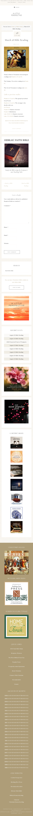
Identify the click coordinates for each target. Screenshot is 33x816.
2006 (6, 755)
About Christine (16, 671)
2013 (6, 734)
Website (6, 243)
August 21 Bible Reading (16, 352)
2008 (6, 749)
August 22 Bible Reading (16, 349)
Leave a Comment (16, 128)
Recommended (16, 679)
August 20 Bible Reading (16, 355)
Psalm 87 (6, 109)
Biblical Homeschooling (16, 795)
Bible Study (16, 44)
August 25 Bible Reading (16, 335)
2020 (6, 713)
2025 (6, 698)
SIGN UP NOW (16, 287)
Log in (20, 813)
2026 (6, 695)
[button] (16, 562)
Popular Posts (16, 662)
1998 (6, 767)
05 (16, 695)
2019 (6, 716)
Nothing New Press (16, 782)
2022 (6, 707)
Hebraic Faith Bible (16, 791)
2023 (6, 704)
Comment (7, 205)
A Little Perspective (16, 14)
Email (6, 235)
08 (21, 695)
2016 (6, 725)
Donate (16, 684)
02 (10, 695)
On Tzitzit (7, 107)
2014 (6, 731)
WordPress (14, 813)
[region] (16, 562)
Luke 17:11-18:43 (8, 116)
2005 (6, 758)
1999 (6, 764)
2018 (6, 719)
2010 (6, 743)
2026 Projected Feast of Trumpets (16, 342)
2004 (6, 761)
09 (23, 698)
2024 (6, 701)
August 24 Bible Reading (16, 338)
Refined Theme (14, 811)
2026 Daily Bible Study (16, 648)
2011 (6, 740)
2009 (6, 746)
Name (6, 227)
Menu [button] (17, 7)
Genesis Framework (26, 811)
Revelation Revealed (16, 786)
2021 (6, 710)
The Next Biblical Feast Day (16, 657)
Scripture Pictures (16, 653)
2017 (6, 722)
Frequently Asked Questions (16, 666)
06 (18, 695)
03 (12, 695)
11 (26, 698)
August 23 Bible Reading (16, 345)
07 (19, 695)
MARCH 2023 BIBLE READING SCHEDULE (15, 120)
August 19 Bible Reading (16, 359)
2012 (6, 737)
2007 (6, 752)
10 (24, 698)
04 (14, 695)
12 (27, 698)
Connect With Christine (16, 675)
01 (9, 695)
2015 (6, 728)
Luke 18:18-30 (8, 114)
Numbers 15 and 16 (16, 77)
